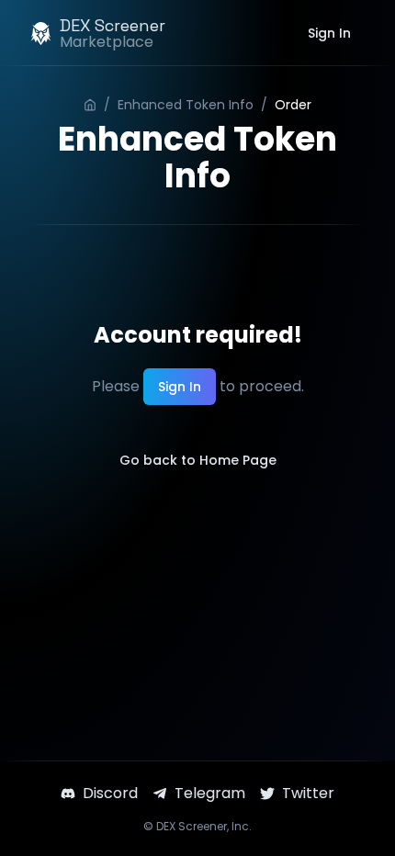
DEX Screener (191, 826)
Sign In (329, 33)
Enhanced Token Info (186, 105)
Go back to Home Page (197, 460)
